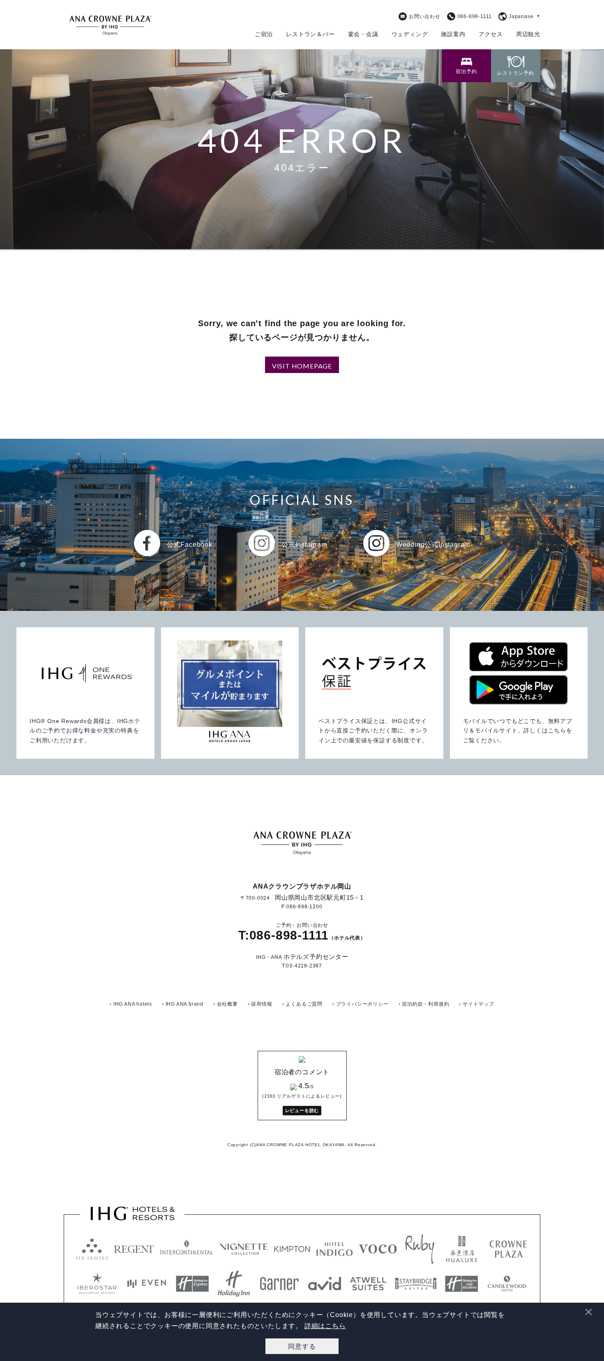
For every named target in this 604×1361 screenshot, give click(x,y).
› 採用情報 (260, 1004)
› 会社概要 (225, 1004)
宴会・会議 (363, 34)
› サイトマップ (476, 1004)
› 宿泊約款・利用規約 (424, 1004)
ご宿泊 (264, 34)
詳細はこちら (325, 1325)
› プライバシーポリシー (360, 1004)
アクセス (491, 34)
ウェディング (410, 34)
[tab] (466, 65)
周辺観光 (528, 34)
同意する (302, 1346)
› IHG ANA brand (182, 1004)
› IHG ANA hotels (131, 1004)
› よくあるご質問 (302, 1004)
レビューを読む (302, 1110)
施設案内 (453, 34)
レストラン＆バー (310, 34)
